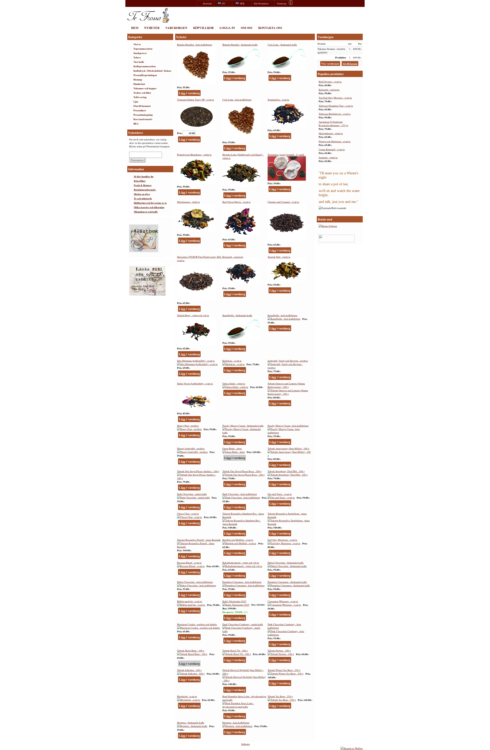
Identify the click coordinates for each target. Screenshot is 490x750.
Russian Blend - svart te (189, 562)
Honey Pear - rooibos (188, 425)
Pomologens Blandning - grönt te (194, 154)
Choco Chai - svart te (188, 513)
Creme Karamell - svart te (332, 149)
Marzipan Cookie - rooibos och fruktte (197, 624)
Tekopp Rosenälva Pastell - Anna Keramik (199, 540)
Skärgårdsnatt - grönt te (331, 133)
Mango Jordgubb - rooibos (191, 448)
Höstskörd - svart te (187, 696)
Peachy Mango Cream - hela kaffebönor (288, 425)
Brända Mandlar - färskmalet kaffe (240, 44)
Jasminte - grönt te (328, 157)
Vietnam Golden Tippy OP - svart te (195, 99)
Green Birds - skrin (232, 448)
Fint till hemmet (142, 106)
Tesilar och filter (142, 92)
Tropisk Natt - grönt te (279, 257)
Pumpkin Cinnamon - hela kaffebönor (241, 582)
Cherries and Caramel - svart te (283, 202)
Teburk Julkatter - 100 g (189, 670)
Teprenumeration (142, 48)
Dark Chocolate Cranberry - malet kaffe (242, 624)
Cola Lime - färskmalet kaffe (282, 44)
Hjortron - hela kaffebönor (235, 722)
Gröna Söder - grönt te (233, 383)
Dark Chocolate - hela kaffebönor (239, 494)
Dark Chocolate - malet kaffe (192, 494)
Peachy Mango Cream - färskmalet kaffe (243, 425)
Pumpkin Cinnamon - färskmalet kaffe (287, 582)
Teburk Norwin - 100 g (279, 650)
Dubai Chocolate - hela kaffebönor (195, 582)
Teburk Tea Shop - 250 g (280, 696)
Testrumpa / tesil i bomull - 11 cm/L (286, 154)
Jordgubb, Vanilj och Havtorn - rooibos (288, 360)
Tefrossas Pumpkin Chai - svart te (336, 105)
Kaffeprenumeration (144, 66)
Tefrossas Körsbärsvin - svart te (334, 114)
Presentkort (139, 110)
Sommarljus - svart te (278, 99)
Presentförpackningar (145, 75)
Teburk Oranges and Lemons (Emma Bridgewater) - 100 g (286, 385)
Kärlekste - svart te (232, 360)
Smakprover (140, 53)
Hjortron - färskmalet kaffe (190, 722)
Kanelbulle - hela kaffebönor (282, 315)
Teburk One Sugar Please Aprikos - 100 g (198, 471)
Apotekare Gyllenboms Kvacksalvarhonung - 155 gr (333, 123)
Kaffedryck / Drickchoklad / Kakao (152, 70)
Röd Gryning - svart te (330, 81)
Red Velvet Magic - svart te (236, 202)
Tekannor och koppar (145, 88)
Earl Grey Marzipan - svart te (282, 540)
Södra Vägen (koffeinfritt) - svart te (195, 383)
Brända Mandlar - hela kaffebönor (194, 44)
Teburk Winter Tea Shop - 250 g (284, 670)
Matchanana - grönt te (188, 202)
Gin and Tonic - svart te (280, 494)
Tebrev (137, 57)
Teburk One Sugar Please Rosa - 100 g (242, 471)
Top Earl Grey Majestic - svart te (335, 97)
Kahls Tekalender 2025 (234, 601)
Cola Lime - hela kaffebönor (237, 99)
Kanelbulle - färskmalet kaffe (237, 315)
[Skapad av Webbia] (352, 748)
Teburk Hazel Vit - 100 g (235, 650)
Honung (137, 79)
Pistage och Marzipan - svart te (334, 141)
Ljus (135, 101)
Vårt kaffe (138, 62)
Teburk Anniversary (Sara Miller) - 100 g (289, 448)
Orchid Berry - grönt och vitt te (193, 315)
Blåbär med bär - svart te (189, 601)
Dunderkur (139, 84)
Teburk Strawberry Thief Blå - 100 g (286, 471)
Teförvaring (140, 97)
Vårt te (137, 44)
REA (136, 123)
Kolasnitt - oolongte (232, 257)
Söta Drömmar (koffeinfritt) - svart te (196, 360)
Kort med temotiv (143, 119)
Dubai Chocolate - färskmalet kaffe (286, 562)
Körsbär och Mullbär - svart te (237, 540)
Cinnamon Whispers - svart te (283, 601)
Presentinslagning (143, 114)
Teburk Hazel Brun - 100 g (190, 650)
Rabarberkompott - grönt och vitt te (240, 562)
